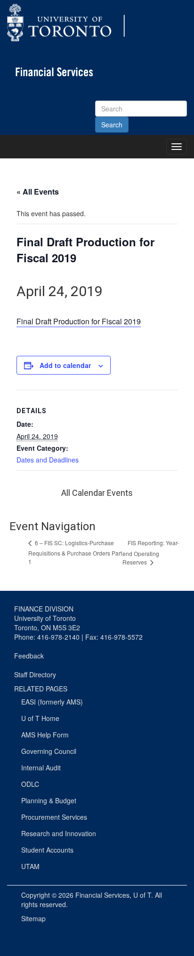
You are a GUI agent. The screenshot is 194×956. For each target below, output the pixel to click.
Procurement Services (54, 817)
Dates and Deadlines (47, 459)
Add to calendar (65, 365)
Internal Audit (41, 767)
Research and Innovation (58, 833)
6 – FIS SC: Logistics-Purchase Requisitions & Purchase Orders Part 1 (75, 552)
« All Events (37, 191)
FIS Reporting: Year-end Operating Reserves (150, 552)
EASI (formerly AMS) (52, 701)
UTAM (30, 866)
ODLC (30, 784)
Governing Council (48, 751)
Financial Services (102, 895)
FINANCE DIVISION (43, 608)
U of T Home (40, 718)
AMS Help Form (45, 734)
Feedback (29, 655)
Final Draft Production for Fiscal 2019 (78, 321)
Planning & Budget (48, 800)
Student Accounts (47, 849)
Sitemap (33, 918)
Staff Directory (35, 674)
